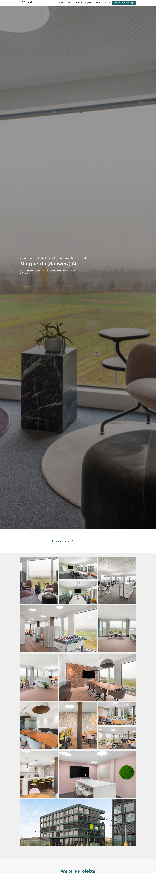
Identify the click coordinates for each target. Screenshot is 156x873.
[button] (108, 3)
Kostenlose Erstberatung (124, 3)
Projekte (61, 3)
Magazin (88, 3)
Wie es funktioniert (75, 3)
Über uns (98, 3)
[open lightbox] (39, 580)
